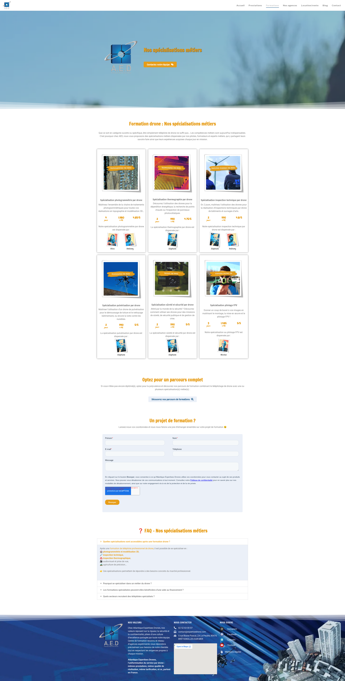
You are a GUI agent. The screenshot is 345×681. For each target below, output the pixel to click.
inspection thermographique (116, 558)
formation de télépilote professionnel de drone (131, 548)
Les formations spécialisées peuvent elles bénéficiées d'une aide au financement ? (143, 590)
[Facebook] (222, 634)
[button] (172, 541)
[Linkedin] (222, 640)
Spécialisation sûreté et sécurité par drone (172, 304)
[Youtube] (222, 645)
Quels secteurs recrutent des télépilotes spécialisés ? (129, 596)
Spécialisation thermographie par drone (172, 199)
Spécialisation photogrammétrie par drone (121, 200)
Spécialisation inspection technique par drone (223, 200)
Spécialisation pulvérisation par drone (121, 305)
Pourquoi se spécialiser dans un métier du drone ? (127, 583)
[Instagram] (222, 629)
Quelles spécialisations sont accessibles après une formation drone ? (136, 541)
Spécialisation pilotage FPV (223, 305)
